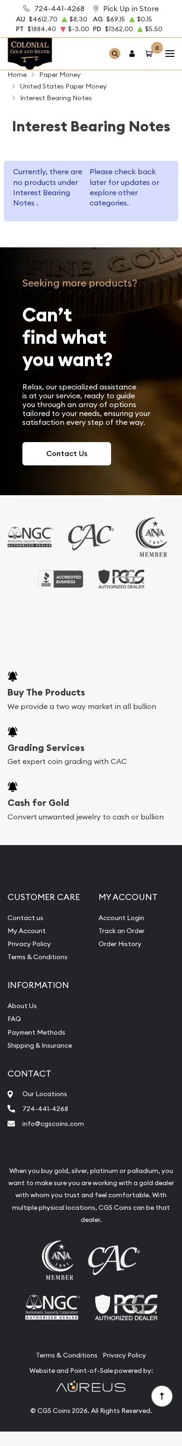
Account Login (121, 918)
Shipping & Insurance (39, 1045)
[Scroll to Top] (161, 1395)
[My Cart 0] (151, 54)
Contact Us (66, 453)
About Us (22, 1006)
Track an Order (121, 931)
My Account (26, 931)
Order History (119, 944)
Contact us (25, 918)
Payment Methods (36, 1032)
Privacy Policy (29, 944)
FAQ (14, 1019)
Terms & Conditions (37, 957)
